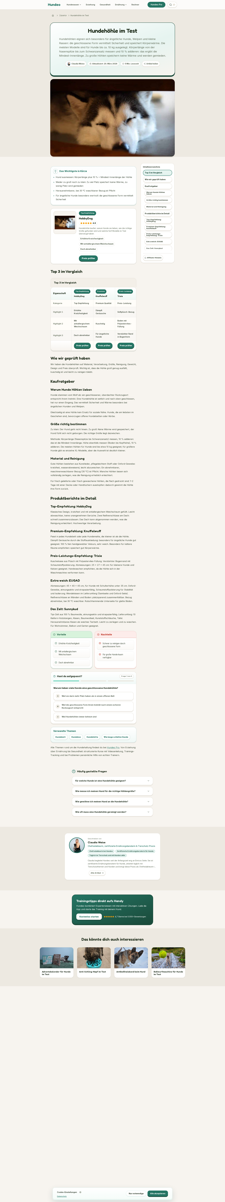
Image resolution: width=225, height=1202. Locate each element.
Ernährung (119, 5)
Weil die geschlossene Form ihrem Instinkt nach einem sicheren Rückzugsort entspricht (89, 706)
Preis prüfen (88, 258)
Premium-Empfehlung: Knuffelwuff (156, 227)
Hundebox (76, 737)
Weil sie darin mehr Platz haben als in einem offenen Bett (86, 696)
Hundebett (60, 737)
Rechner (135, 5)
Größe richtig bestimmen (157, 200)
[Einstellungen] (80, 1192)
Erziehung (90, 5)
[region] (93, 319)
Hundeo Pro (156, 4)
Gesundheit (105, 5)
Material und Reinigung (156, 207)
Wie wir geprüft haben (155, 179)
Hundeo (54, 4)
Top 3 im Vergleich (153, 173)
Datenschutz (62, 1196)
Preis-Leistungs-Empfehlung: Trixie (154, 234)
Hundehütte (92, 737)
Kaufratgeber (151, 186)
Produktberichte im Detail (157, 214)
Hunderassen (73, 5)
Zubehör (63, 15)
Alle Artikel (96, 873)
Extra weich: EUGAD (154, 242)
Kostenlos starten (89, 916)
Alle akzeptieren (157, 1193)
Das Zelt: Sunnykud (154, 248)
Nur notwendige (136, 1193)
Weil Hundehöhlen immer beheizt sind (77, 717)
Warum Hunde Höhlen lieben (155, 193)
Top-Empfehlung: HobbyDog (153, 220)
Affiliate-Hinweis (154, 258)
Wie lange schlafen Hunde (116, 737)
